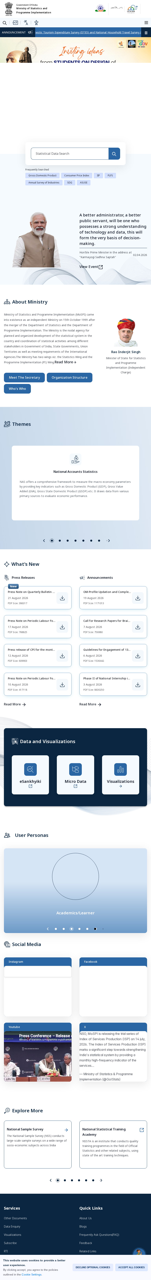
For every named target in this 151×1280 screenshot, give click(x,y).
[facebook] (82, 1243)
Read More (63, 310)
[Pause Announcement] (146, 32)
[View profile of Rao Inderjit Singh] (126, 280)
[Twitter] (99, 1243)
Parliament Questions (18, 1208)
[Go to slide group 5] (83, 489)
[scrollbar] (71, 933)
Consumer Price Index (76, 123)
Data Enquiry (12, 1175)
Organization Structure (69, 326)
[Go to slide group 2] (60, 489)
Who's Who (17, 337)
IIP (98, 123)
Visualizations (12, 1183)
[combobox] (70, 102)
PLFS (110, 123)
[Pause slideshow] (105, 877)
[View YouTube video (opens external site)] (39, 1006)
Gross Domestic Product (42, 123)
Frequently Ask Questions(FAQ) (99, 1183)
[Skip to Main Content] (15, 22)
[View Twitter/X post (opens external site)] (115, 1006)
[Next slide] (109, 489)
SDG (69, 131)
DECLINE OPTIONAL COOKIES (93, 1267)
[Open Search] (4, 23)
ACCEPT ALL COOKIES (131, 1267)
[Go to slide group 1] (52, 489)
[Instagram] (91, 1243)
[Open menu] (147, 22)
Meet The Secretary (24, 326)
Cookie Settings (31, 1274)
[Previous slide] (44, 489)
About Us (85, 1166)
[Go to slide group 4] (75, 489)
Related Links (87, 1199)
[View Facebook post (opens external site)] (115, 941)
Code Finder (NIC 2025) (19, 1224)
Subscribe (10, 1191)
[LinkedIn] (108, 1243)
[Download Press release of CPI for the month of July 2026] (62, 604)
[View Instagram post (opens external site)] (39, 941)
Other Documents (15, 1166)
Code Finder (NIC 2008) (19, 1216)
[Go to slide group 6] (91, 489)
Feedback (85, 1191)
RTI (6, 1199)
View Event (88, 215)
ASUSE (83, 131)
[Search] (114, 102)
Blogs (83, 1175)
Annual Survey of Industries (44, 131)
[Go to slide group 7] (99, 489)
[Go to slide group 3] (68, 489)
